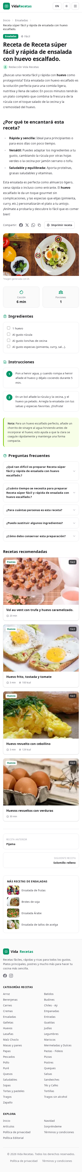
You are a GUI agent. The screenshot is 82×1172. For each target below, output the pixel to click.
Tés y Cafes (51, 1085)
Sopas (7, 1085)
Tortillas (49, 1091)
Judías (48, 1028)
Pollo (6, 1062)
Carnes (7, 1005)
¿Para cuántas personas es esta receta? (34, 510)
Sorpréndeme (53, 1126)
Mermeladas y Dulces (58, 1045)
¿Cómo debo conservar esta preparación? (36, 536)
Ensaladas (21, 20)
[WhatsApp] (33, 225)
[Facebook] (21, 225)
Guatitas (49, 1022)
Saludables (10, 1079)
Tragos (7, 1097)
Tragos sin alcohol (55, 1097)
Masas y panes (12, 1045)
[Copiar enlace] (39, 225)
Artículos (8, 1126)
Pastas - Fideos (53, 1051)
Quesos (8, 1074)
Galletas (8, 1022)
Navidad (49, 1120)
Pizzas (48, 1057)
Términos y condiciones (59, 1132)
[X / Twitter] (27, 225)
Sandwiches (51, 1079)
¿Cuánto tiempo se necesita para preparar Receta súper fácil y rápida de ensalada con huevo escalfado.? (37, 492)
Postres (48, 1062)
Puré (6, 1068)
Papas (7, 1051)
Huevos (7, 1028)
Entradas (49, 1017)
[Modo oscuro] (66, 6)
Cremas (8, 1011)
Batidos (49, 994)
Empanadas (51, 1011)
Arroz (6, 994)
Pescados (9, 1057)
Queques (50, 1068)
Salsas (48, 1074)
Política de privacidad (17, 1132)
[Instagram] (11, 976)
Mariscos (49, 1039)
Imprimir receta (61, 225)
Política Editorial (13, 1138)
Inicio (6, 20)
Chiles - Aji (51, 1005)
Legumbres (51, 1034)
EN (57, 6)
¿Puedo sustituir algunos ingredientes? (34, 523)
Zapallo (7, 1102)
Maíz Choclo (10, 1039)
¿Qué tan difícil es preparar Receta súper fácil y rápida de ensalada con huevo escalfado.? (36, 471)
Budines (49, 999)
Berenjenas (10, 999)
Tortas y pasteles (13, 1091)
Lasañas (8, 1034)
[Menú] (75, 6)
